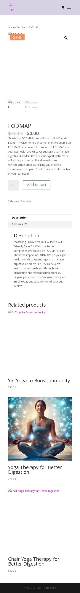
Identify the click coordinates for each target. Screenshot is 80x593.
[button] (66, 38)
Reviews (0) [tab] (19, 224)
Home (11, 27)
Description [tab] (19, 217)
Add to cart (36, 184)
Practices (22, 27)
